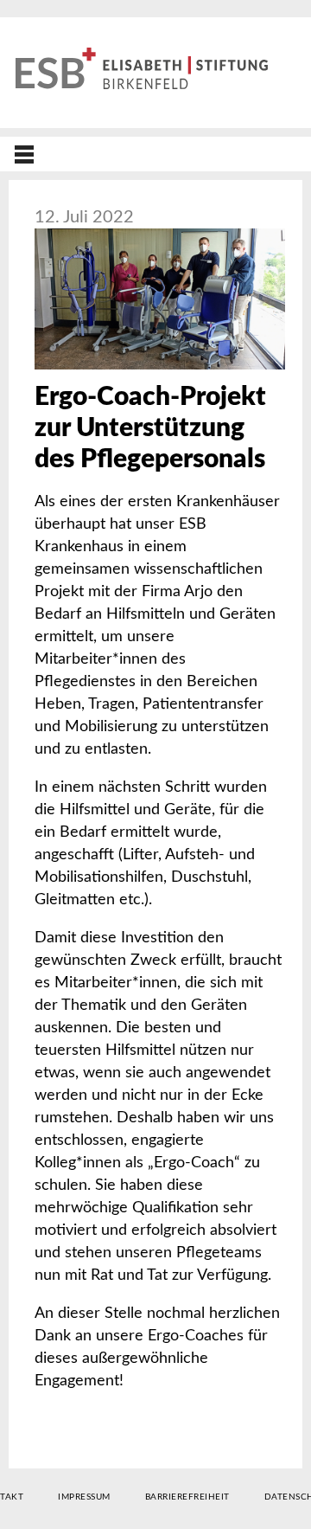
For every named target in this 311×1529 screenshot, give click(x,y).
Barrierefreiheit (187, 1497)
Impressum (84, 1497)
